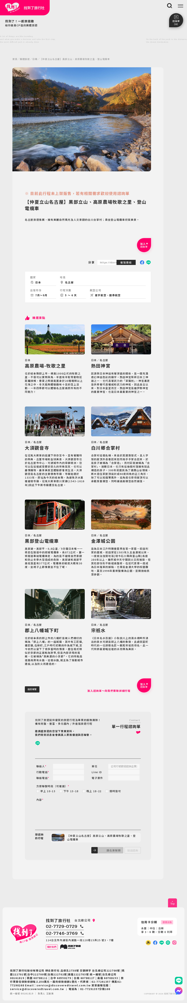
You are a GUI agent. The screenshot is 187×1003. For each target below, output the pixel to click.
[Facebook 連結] (155, 942)
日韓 (34, 59)
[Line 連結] (178, 980)
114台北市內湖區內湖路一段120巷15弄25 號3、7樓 (80, 940)
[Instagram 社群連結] (174, 942)
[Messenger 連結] (178, 990)
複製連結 (126, 262)
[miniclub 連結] (148, 943)
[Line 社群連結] (168, 942)
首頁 (14, 59)
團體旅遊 (25, 59)
